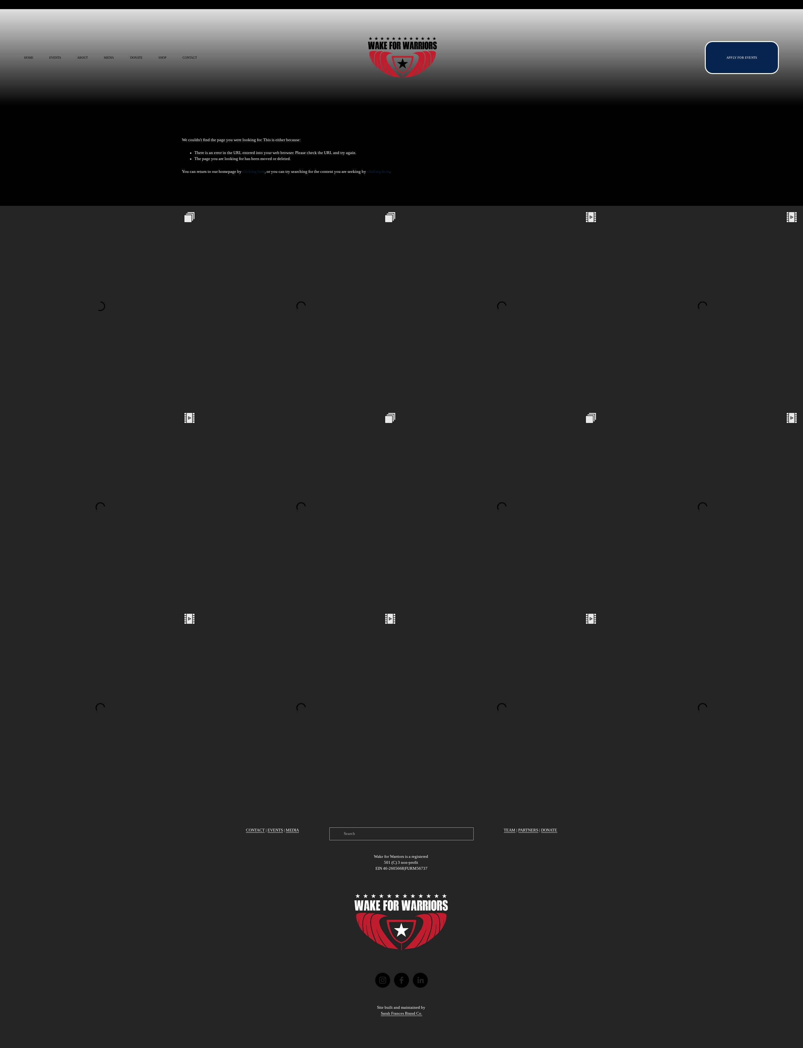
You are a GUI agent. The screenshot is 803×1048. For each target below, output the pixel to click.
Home (28, 57)
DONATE (549, 830)
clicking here (253, 171)
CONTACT (255, 830)
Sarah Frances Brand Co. (401, 1013)
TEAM (509, 830)
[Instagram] (382, 980)
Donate (136, 57)
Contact (190, 57)
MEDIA (292, 830)
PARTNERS (528, 830)
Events (55, 57)
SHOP (162, 57)
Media (109, 57)
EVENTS (275, 830)
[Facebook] (401, 980)
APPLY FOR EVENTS (741, 57)
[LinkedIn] (420, 980)
